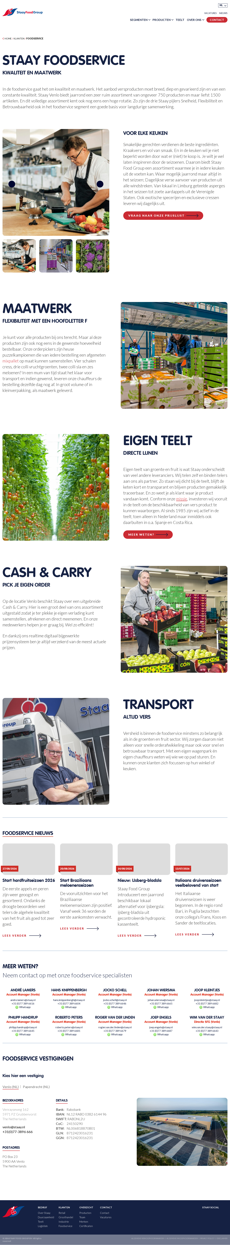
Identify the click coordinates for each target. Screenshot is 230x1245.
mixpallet (11, 360)
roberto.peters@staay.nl (69, 1027)
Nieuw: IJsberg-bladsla (139, 881)
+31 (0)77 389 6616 (23, 1003)
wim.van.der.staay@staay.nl (207, 1027)
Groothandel (66, 1217)
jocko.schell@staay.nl (115, 999)
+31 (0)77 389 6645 (23, 1030)
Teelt (180, 20)
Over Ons (194, 20)
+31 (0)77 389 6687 (161, 1030)
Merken (83, 1221)
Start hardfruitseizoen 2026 (29, 881)
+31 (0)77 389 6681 (69, 1030)
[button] (222, 5)
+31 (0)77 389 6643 (207, 1030)
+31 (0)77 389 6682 (207, 1003)
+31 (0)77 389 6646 (115, 1003)
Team (82, 1217)
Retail (62, 1213)
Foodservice (65, 1226)
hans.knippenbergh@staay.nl (69, 999)
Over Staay (44, 1213)
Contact (217, 20)
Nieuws (223, 13)
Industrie (64, 1221)
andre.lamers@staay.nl (23, 999)
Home (8, 38)
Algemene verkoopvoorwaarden (147, 1238)
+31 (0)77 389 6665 (161, 1003)
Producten (162, 20)
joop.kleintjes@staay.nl (207, 999)
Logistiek (43, 1226)
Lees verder (15, 935)
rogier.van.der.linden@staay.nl (115, 1027)
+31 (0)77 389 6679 (115, 1030)
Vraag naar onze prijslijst (156, 215)
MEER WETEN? (141, 534)
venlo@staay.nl (14, 1127)
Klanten (18, 38)
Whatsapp (25, 1007)
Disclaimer (222, 1238)
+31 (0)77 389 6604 (69, 1003)
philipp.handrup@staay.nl (23, 1027)
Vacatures (210, 13)
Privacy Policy (207, 1238)
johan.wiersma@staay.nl (161, 999)
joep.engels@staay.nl (161, 1027)
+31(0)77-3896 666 (18, 1131)
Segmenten (138, 20)
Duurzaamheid (46, 1217)
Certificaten (86, 1226)
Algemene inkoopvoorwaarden (182, 1238)
